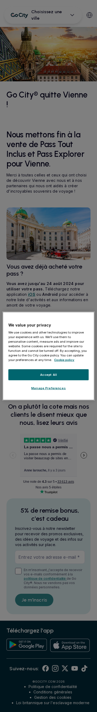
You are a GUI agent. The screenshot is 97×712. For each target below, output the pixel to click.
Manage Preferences (48, 388)
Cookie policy (64, 360)
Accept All (48, 374)
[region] (48, 356)
